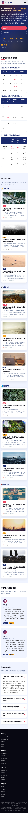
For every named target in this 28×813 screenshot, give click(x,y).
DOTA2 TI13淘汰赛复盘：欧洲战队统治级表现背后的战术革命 (14, 240)
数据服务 (3, 777)
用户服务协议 (4, 753)
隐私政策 (3, 756)
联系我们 (3, 744)
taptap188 (9, 2)
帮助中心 (3, 787)
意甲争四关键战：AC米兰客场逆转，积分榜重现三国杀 (14, 370)
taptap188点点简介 (5, 736)
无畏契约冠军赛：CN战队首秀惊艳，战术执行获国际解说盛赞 (14, 272)
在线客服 (3, 789)
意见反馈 (3, 791)
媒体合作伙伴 (4, 775)
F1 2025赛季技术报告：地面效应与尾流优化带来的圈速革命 (14, 469)
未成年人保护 (4, 763)
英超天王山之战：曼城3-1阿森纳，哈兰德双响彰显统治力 (14, 308)
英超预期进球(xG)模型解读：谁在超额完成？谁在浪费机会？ (14, 438)
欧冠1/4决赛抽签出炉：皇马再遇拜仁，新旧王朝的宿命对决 (14, 339)
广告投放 (3, 779)
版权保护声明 (4, 758)
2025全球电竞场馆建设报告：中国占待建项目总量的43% (14, 536)
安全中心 (3, 796)
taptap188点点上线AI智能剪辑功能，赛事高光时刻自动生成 (14, 505)
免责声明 (3, 760)
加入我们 (3, 746)
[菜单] (24, 2)
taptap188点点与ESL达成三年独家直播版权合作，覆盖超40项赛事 (14, 568)
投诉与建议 (3, 794)
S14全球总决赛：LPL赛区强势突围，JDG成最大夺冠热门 (14, 209)
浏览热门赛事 (5, 28)
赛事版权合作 (4, 770)
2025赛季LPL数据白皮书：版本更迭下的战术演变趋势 (14, 406)
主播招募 (3, 772)
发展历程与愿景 (4, 739)
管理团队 (3, 741)
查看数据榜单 (6, 32)
